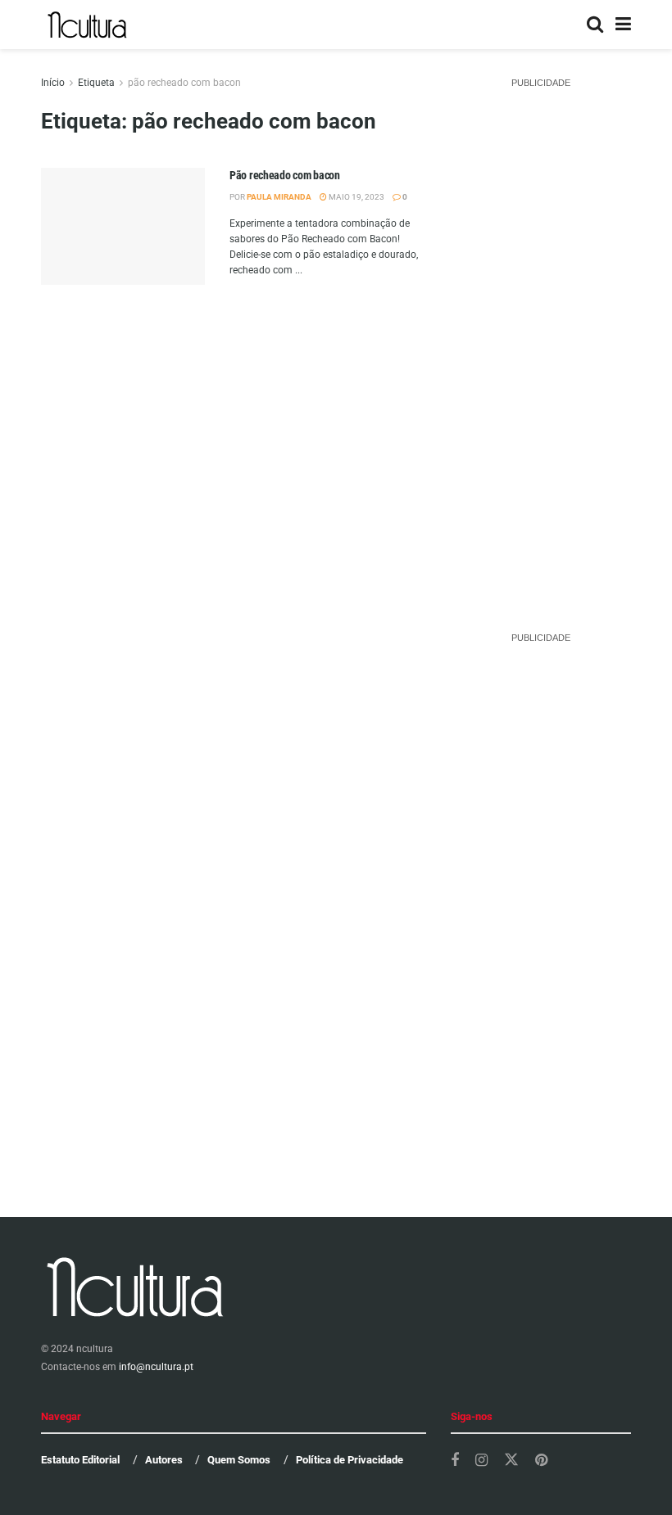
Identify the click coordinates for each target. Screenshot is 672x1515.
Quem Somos (238, 1460)
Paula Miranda (279, 196)
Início (53, 82)
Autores (164, 1460)
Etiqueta (96, 82)
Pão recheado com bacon (284, 175)
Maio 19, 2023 (355, 196)
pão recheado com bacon (184, 82)
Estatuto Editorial (80, 1460)
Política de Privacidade (349, 1460)
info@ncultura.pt (156, 1367)
